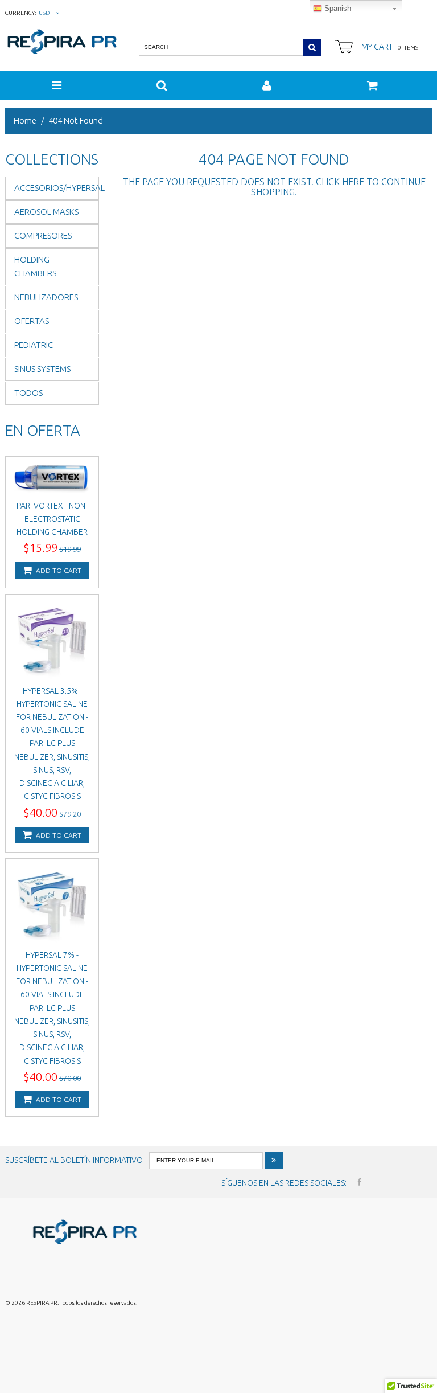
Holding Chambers (35, 266)
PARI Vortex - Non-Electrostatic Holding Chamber (52, 518)
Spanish (336, 8)
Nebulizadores (46, 297)
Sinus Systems (42, 369)
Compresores (43, 235)
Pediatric (33, 345)
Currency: (20, 13)
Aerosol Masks (46, 211)
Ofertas (31, 321)
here (353, 182)
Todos (28, 393)
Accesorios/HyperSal (56, 187)
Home (25, 120)
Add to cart (57, 570)
